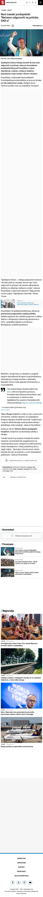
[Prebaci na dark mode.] (27, 2)
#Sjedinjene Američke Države (18, 477)
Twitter (14, 469)
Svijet (10, 10)
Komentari (8, 529)
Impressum (21, 863)
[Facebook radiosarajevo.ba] (13, 882)
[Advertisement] (21, 182)
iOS (34, 467)
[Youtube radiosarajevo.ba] (30, 882)
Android (30, 467)
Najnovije (8, 611)
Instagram (27, 469)
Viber (7, 471)
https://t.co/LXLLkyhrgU (32, 402)
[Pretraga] (29, 2)
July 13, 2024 (5, 410)
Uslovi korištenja (21, 876)
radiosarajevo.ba (28, 889)
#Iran (9, 391)
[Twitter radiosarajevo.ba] (18, 882)
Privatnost (21, 871)
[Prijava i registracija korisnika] (32, 2)
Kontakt (21, 867)
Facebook (20, 469)
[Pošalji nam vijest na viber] (24, 882)
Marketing (21, 858)
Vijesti (4, 10)
